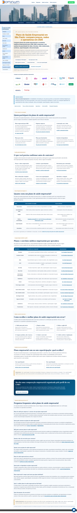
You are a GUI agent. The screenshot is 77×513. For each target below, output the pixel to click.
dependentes (40, 425)
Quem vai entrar (18, 106)
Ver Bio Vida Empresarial (67, 267)
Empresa (38, 2)
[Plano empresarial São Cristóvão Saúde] (53, 84)
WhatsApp (71, 2)
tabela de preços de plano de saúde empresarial (53, 231)
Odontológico (55, 22)
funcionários (33, 425)
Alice (4, 36)
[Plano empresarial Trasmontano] (27, 90)
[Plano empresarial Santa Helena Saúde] (44, 84)
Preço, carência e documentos (28, 106)
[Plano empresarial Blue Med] (62, 78)
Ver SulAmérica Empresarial (67, 303)
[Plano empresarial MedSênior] (18, 84)
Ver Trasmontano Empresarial (67, 306)
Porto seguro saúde (5, 54)
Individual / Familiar (30, 22)
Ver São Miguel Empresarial (67, 295)
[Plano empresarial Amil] (44, 78)
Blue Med (4, 43)
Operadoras (38, 106)
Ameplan (4, 31)
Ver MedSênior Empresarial (67, 278)
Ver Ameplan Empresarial (67, 252)
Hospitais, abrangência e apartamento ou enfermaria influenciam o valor (39, 219)
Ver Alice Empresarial (67, 260)
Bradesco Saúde (6, 33)
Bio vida (4, 40)
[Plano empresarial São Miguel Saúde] (62, 84)
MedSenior (5, 48)
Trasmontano (5, 69)
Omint (4, 51)
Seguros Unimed (6, 65)
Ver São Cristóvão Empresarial (67, 292)
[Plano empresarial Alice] (36, 78)
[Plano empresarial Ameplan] (18, 78)
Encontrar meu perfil (36, 66)
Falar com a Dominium (22, 392)
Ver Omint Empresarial (67, 281)
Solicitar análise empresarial (21, 66)
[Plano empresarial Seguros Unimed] (71, 84)
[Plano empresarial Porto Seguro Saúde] (36, 84)
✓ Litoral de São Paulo (31, 62)
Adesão (48, 22)
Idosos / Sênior (40, 22)
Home (33, 2)
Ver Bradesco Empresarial (67, 255)
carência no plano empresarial (27, 461)
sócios (28, 425)
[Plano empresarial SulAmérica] (18, 90)
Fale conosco (53, 2)
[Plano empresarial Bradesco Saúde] (27, 78)
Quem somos (45, 2)
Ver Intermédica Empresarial (67, 274)
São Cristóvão (5, 60)
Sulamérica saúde (6, 67)
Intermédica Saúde (5, 46)
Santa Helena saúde (5, 57)
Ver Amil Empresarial (67, 263)
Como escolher (45, 106)
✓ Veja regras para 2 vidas (32, 59)
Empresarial (21, 22)
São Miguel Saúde (6, 62)
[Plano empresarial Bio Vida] (53, 78)
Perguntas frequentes (54, 106)
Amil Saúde (5, 38)
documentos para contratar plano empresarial (55, 496)
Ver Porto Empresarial (67, 285)
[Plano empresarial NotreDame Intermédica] (71, 78)
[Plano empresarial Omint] (27, 84)
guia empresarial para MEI (28, 434)
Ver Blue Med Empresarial (67, 270)
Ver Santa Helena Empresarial (67, 289)
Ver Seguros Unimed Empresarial (67, 299)
